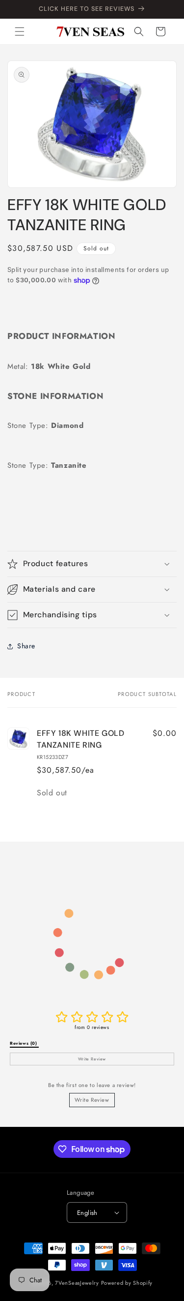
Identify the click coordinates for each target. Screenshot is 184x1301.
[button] (19, 31)
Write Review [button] (92, 1059)
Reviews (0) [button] (24, 1043)
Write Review (92, 1100)
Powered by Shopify (127, 1283)
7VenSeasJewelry (77, 1283)
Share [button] (26, 646)
